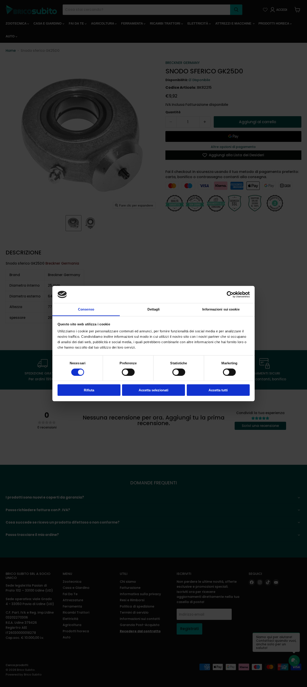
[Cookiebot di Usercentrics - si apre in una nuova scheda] (230, 294)
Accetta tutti (218, 390)
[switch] (128, 372)
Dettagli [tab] (153, 309)
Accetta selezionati (153, 390)
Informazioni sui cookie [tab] (220, 309)
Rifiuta (89, 390)
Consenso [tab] (86, 309)
